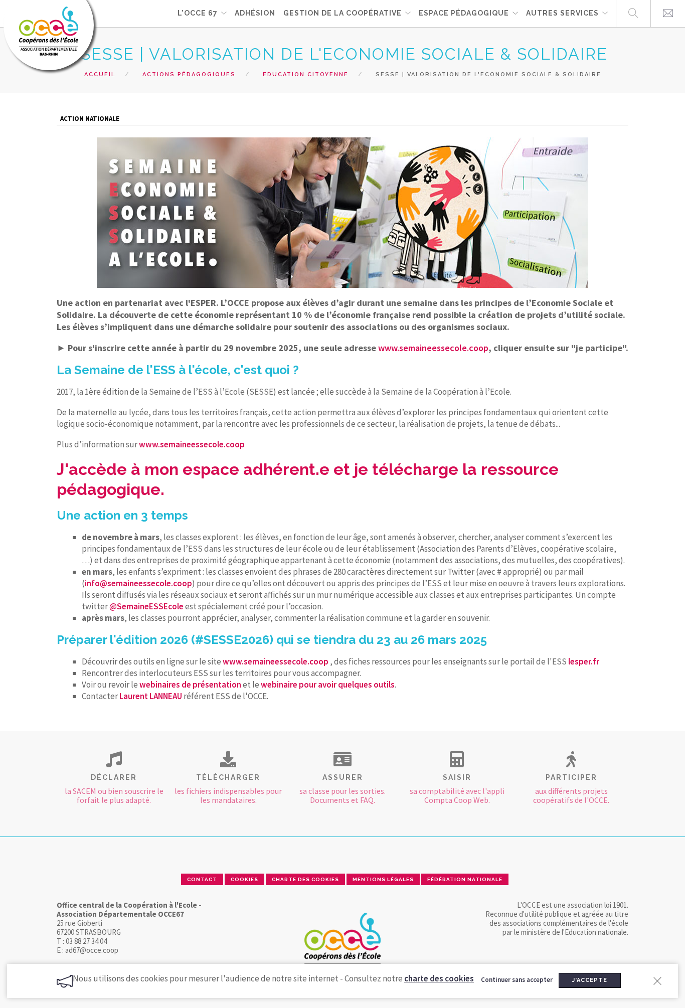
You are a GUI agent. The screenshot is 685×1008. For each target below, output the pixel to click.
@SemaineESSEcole (146, 606)
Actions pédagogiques (189, 74)
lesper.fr (583, 661)
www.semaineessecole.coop (433, 348)
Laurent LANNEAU (150, 696)
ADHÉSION (255, 13)
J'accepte (589, 980)
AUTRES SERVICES (562, 13)
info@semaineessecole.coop (138, 583)
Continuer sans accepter (517, 979)
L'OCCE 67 (198, 13)
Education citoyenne (306, 74)
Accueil (99, 74)
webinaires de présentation (189, 684)
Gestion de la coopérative (342, 13)
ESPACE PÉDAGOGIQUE (464, 13)
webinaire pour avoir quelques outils (328, 684)
